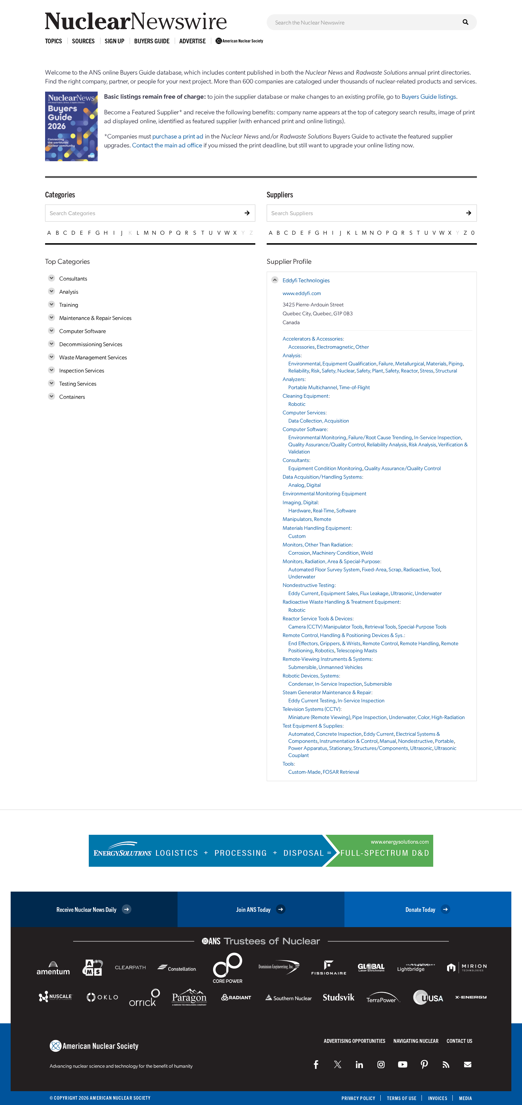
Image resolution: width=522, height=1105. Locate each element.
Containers (72, 396)
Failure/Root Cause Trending (380, 437)
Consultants (73, 278)
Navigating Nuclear (416, 1040)
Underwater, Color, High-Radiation (427, 716)
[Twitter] (337, 1064)
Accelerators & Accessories (313, 338)
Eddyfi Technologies (306, 280)
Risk (315, 370)
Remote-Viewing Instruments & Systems (327, 658)
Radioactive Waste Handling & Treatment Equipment (341, 601)
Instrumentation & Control (348, 740)
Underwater (301, 576)
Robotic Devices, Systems (311, 675)
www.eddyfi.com (302, 292)
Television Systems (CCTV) (311, 708)
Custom (297, 535)
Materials (436, 363)
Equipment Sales (339, 593)
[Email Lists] (467, 1064)
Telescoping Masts (356, 650)
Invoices (437, 1098)
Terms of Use (402, 1098)
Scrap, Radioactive (408, 569)
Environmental (304, 363)
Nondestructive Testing (309, 584)
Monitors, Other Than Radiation (317, 544)
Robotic (296, 403)
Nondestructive (415, 740)
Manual (388, 740)
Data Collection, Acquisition (318, 420)
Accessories (301, 346)
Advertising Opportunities (354, 1040)
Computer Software (82, 330)
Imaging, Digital (300, 502)
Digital (313, 484)
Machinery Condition (335, 552)
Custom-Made (304, 771)
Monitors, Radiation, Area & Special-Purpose (331, 561)
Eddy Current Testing (312, 700)
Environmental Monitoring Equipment (324, 493)
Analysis (68, 291)
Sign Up (114, 41)
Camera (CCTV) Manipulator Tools (325, 626)
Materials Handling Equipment (316, 527)
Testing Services (77, 383)
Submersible (302, 666)
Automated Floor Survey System (324, 569)
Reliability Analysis (387, 444)
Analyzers (293, 378)
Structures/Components (380, 747)
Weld (367, 552)
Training (68, 304)
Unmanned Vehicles (341, 666)
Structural (446, 370)
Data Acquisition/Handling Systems (322, 476)
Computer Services (304, 412)
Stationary (340, 747)
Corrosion (299, 552)
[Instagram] (381, 1064)
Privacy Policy (358, 1098)
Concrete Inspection (338, 733)
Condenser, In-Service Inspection (325, 683)
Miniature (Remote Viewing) (319, 716)
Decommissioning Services (90, 344)
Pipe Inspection (369, 716)
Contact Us (459, 1040)
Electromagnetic (335, 346)
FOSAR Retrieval (341, 771)
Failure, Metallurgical (401, 363)
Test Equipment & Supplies (312, 725)
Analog (296, 484)
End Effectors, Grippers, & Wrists (324, 643)
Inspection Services (81, 370)
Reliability (298, 370)
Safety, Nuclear (338, 370)
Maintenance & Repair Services (95, 317)
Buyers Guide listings (429, 96)
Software (346, 510)
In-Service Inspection (437, 437)
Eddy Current (303, 593)
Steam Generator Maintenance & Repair (327, 692)
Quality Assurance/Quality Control (326, 444)
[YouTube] (402, 1064)
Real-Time (323, 510)
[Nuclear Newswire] (446, 1064)
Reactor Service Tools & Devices (317, 618)
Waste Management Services (93, 357)
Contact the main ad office (167, 145)
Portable (444, 740)
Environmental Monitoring (317, 437)
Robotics (324, 650)
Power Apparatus (307, 747)
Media (465, 1098)
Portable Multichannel (312, 387)
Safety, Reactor (401, 370)
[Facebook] (316, 1064)
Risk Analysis (422, 444)
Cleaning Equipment (305, 395)
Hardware (299, 510)
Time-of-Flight (354, 387)
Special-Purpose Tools (422, 626)
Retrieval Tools (380, 626)
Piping (455, 363)
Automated (301, 733)
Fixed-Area (374, 569)
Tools (288, 763)
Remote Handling (419, 643)
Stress (426, 370)
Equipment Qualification (349, 363)
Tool (435, 569)
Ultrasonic (402, 593)
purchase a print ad (177, 136)
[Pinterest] (424, 1064)
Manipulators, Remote (307, 518)
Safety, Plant (370, 370)
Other (362, 346)
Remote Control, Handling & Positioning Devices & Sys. (343, 634)
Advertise (192, 41)
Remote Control (380, 643)
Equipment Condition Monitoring (325, 468)
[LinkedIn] (359, 1064)
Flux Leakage (374, 593)
